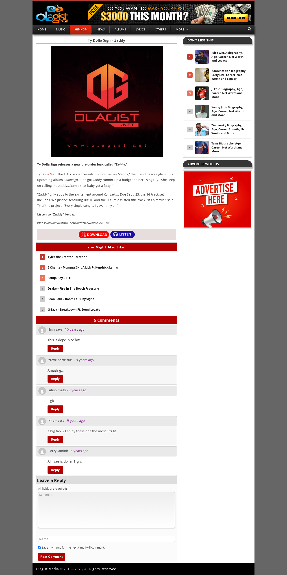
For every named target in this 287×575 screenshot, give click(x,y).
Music (60, 29)
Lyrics (140, 29)
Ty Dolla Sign (47, 174)
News (101, 29)
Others (160, 29)
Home (41, 29)
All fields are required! (52, 489)
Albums (120, 29)
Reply (55, 348)
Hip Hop (81, 29)
